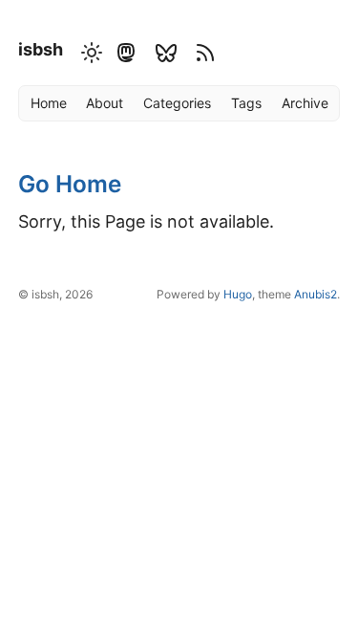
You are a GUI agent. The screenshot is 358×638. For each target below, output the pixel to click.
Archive (305, 103)
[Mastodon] (126, 50)
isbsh (40, 49)
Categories (177, 103)
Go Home (69, 183)
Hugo (237, 294)
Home (49, 103)
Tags (246, 103)
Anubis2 (315, 294)
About (104, 103)
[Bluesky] (166, 50)
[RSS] (202, 50)
